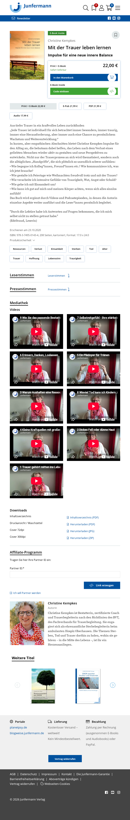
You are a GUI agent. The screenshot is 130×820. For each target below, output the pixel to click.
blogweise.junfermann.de (27, 733)
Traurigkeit (75, 258)
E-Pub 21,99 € (70, 106)
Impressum (50, 774)
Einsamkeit (57, 248)
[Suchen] (86, 9)
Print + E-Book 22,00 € (33, 106)
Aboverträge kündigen (64, 779)
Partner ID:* (17, 568)
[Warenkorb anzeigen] (109, 9)
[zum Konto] (102, 9)
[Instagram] (118, 18)
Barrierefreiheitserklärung (27, 779)
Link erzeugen (105, 585)
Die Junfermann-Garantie (93, 774)
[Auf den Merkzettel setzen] (116, 35)
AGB (13, 774)
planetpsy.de (18, 727)
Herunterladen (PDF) (82, 524)
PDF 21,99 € (95, 106)
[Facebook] (109, 18)
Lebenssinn (54, 258)
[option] (42, 685)
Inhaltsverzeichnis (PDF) (84, 517)
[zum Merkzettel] (94, 9)
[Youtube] (114, 18)
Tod (91, 248)
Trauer (16, 258)
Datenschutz (29, 774)
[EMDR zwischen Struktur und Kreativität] (87, 686)
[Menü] (117, 9)
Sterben (76, 248)
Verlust (38, 248)
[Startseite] (30, 7)
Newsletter (23, 18)
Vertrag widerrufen (23, 784)
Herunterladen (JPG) (82, 531)
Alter (104, 248)
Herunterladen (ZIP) (82, 538)
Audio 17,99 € (21, 115)
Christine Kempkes (61, 40)
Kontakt (67, 774)
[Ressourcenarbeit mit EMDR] (42, 686)
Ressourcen (19, 248)
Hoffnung (34, 258)
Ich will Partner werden (27, 593)
